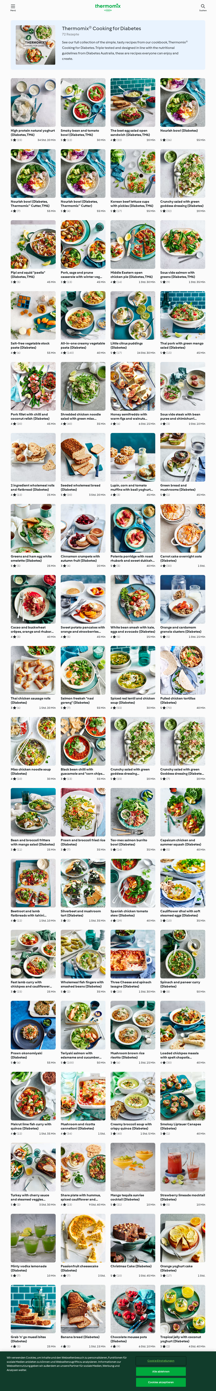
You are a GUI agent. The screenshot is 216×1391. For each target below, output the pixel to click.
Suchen (203, 10)
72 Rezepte (70, 34)
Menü (13, 10)
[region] (108, 1371)
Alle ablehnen (161, 1371)
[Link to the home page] (108, 7)
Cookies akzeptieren (161, 1382)
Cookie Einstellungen (160, 1360)
